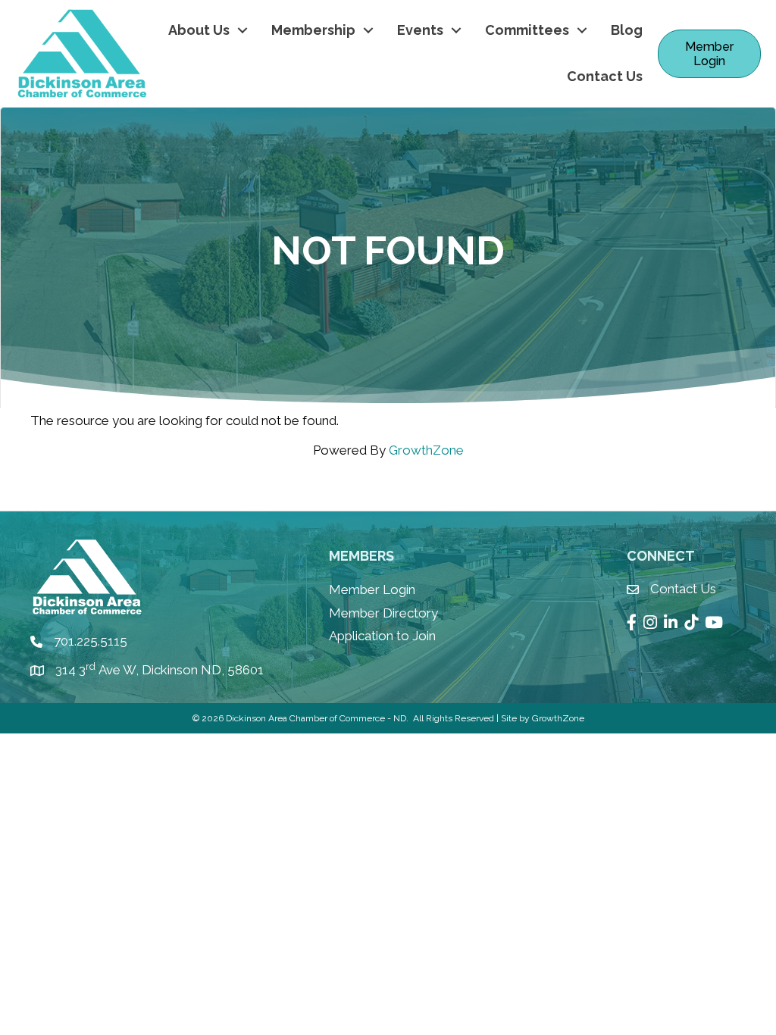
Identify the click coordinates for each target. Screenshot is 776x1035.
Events (420, 30)
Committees (527, 30)
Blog (627, 30)
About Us (199, 30)
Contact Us (605, 76)
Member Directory (383, 613)
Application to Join (382, 635)
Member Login (372, 589)
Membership (313, 30)
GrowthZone (426, 450)
